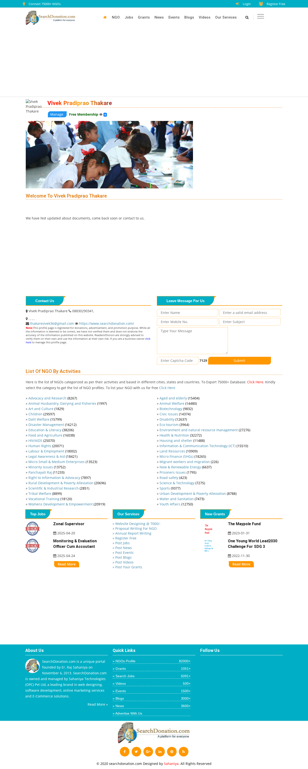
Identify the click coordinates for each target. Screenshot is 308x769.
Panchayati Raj (46, 472)
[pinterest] (172, 751)
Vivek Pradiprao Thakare (79, 103)
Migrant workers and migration (189, 461)
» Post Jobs (121, 543)
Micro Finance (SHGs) (183, 456)
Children (41, 414)
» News (151, 706)
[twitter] (136, 751)
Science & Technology (182, 483)
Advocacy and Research (52, 398)
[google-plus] (148, 751)
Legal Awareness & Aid (52, 456)
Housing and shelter (182, 440)
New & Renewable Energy (186, 467)
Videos (204, 17)
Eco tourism (174, 424)
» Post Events (123, 552)
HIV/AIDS (41, 440)
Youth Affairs (176, 504)
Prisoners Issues (178, 472)
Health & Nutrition (181, 435)
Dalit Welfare (45, 419)
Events (174, 17)
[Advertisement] (156, 63)
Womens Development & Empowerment (66, 504)
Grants (144, 17)
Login (247, 4)
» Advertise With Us (127, 713)
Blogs (189, 17)
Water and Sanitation (182, 499)
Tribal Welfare (45, 493)
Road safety (173, 477)
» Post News (122, 547)
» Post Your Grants (127, 567)
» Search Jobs (151, 676)
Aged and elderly (179, 398)
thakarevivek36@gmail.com (52, 323)
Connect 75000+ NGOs (45, 4)
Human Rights (46, 446)
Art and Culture (46, 408)
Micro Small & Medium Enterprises (62, 461)
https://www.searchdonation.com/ (106, 323)
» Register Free (124, 538)
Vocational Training (50, 499)
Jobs (129, 17)
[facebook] (124, 751)
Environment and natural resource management (205, 430)
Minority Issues (46, 467)
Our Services (226, 17)
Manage (57, 114)
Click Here (255, 382)
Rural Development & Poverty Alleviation (67, 483)
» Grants (151, 668)
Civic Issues (175, 414)
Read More (67, 564)
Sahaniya (171, 763)
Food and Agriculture (51, 435)
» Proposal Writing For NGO (135, 528)
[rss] (183, 751)
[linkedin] (160, 751)
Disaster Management (52, 424)
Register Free (276, 4)
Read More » (98, 704)
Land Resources (179, 451)
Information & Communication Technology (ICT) (204, 446)
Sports (170, 488)
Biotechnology (176, 408)
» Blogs (151, 698)
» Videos (151, 683)
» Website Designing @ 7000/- (136, 523)
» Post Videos (123, 562)
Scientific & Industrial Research (58, 488)
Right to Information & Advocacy (59, 477)
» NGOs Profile (151, 661)
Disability (173, 419)
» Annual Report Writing (132, 533)
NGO (116, 17)
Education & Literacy (51, 430)
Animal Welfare (178, 403)
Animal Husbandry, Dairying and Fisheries (67, 403)
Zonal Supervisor (68, 524)
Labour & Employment (52, 451)
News (159, 17)
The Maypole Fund (244, 524)
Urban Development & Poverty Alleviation (198, 493)
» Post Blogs (122, 557)
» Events (151, 691)
